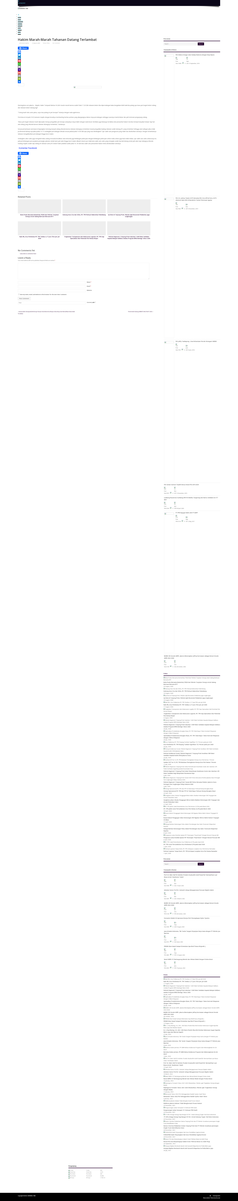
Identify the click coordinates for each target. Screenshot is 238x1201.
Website (89, 290)
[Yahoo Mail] (87, 69)
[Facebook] (87, 51)
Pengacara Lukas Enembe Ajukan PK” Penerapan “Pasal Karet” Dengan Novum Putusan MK (192, 838)
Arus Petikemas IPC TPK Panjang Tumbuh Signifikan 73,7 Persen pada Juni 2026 (188, 744)
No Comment (56, 43)
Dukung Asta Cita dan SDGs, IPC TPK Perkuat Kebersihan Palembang (84, 215)
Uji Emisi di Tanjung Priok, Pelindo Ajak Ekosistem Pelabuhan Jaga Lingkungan (129, 215)
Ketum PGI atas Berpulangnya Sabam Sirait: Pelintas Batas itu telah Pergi (187, 1141)
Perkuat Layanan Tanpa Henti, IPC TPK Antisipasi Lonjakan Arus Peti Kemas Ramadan (190, 851)
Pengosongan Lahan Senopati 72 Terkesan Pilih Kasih (180, 1110)
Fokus (19, 16)
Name (89, 282)
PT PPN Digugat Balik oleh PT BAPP (187, 513)
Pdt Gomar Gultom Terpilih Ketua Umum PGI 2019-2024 (181, 484)
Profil (19, 27)
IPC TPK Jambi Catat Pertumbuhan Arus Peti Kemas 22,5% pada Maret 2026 (187, 809)
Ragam (20, 29)
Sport (19, 33)
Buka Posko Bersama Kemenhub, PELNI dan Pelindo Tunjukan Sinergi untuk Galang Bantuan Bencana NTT (39, 215)
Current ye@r (91, 302)
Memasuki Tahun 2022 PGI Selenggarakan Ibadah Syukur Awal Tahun (185, 1096)
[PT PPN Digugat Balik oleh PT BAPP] (170, 514)
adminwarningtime (24, 43)
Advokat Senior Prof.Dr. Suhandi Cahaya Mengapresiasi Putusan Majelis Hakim (189, 890)
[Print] (87, 75)
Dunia (19, 19)
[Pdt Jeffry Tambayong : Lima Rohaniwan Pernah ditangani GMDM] (170, 343)
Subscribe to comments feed (28, 253)
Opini (19, 31)
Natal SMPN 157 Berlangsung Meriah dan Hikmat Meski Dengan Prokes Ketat (188, 959)
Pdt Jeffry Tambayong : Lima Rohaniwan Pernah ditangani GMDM (196, 341)
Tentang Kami (21, 3)
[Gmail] (87, 72)
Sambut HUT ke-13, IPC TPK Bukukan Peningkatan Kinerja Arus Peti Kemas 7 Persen (190, 762)
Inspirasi (20, 25)
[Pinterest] (87, 60)
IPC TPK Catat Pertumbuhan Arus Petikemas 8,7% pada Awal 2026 (184, 844)
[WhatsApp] (87, 63)
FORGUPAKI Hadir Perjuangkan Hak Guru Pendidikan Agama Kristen (185, 1135)
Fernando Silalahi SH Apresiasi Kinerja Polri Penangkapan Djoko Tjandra (186, 918)
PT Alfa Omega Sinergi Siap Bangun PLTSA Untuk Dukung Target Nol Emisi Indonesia (191, 1117)
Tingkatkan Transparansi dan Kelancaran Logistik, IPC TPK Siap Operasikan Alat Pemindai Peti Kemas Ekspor (84, 237)
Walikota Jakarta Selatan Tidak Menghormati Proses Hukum (183, 1103)
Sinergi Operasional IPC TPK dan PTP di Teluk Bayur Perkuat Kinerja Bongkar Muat (190, 791)
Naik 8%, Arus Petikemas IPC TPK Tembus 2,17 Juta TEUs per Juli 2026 (39, 237)
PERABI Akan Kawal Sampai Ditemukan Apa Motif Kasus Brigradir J (185, 946)
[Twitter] (87, 54)
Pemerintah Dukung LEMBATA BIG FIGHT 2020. (140, 311)
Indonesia (20, 21)
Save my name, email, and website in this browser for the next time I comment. (43, 294)
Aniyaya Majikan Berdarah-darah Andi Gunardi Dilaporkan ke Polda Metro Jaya (188, 1148)
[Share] (87, 81)
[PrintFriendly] (87, 78)
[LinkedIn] (87, 57)
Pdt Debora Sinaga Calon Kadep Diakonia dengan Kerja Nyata (195, 55)
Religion (20, 23)
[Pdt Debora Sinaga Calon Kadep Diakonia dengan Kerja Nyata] (170, 56)
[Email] (87, 66)
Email (89, 286)
